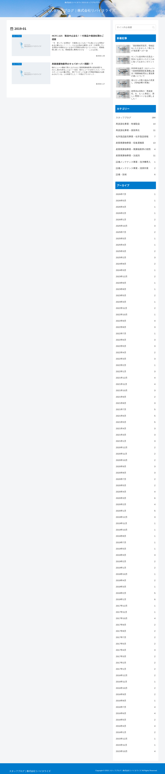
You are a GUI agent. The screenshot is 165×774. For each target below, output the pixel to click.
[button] (153, 27)
